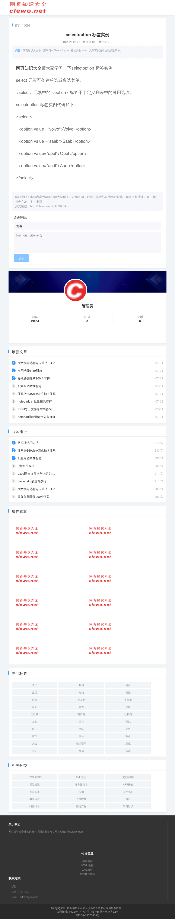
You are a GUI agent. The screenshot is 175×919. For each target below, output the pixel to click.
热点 (128, 736)
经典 (81, 721)
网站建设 (34, 784)
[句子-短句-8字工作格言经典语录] (27, 650)
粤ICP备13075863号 (87, 915)
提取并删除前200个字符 (34, 378)
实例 (27, 25)
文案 (34, 721)
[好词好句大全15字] (100, 578)
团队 (81, 728)
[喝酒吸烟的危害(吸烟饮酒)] (27, 578)
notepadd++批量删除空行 (35, 401)
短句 (81, 692)
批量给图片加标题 (30, 386)
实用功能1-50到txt (30, 370)
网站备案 (34, 791)
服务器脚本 (81, 784)
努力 (81, 707)
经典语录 (81, 743)
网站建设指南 (87, 874)
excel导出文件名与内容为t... (36, 409)
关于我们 (128, 791)
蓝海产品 (81, 806)
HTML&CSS (35, 777)
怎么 (128, 743)
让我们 (128, 714)
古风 (81, 736)
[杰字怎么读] (100, 554)
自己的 (34, 714)
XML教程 (87, 869)
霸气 (34, 736)
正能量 (128, 699)
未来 (128, 750)
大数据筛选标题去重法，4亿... (38, 363)
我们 (81, 685)
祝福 (81, 750)
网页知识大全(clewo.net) (86, 908)
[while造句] (27, 602)
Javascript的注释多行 (32, 481)
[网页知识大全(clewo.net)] (28, 7)
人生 (34, 743)
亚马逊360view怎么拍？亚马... (38, 393)
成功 (128, 707)
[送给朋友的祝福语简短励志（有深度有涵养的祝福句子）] (27, 626)
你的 (128, 728)
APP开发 (128, 784)
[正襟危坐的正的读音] (100, 626)
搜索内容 (87, 861)
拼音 (128, 685)
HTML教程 (87, 865)
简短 (128, 692)
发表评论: (20, 217)
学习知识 (128, 806)
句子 (34, 685)
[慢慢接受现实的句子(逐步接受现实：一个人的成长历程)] (100, 602)
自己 (34, 699)
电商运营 (34, 799)
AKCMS (81, 799)
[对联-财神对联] (27, 530)
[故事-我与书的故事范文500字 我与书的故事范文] (100, 530)
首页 (18, 25)
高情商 (81, 714)
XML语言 (81, 777)
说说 (128, 721)
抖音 (128, 799)
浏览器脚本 (128, 777)
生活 (34, 692)
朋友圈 (81, 699)
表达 (34, 750)
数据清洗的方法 (28, 442)
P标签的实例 (26, 466)
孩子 (34, 728)
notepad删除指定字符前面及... (38, 417)
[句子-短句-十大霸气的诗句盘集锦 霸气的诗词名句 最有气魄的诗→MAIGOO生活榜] (27, 554)
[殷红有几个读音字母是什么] (100, 650)
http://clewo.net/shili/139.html (49, 206)
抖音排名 (34, 806)
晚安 (34, 707)
